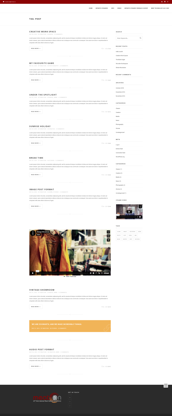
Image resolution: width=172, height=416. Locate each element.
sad (136, 235)
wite (131, 239)
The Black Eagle (120, 59)
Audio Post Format (41, 349)
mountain (132, 231)
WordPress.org (120, 156)
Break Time (36, 157)
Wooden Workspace (122, 63)
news (139, 231)
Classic (118, 108)
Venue (119, 8)
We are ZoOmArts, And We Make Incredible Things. (57, 324)
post (125, 235)
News (55, 97)
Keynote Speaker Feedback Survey (136, 8)
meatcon (43, 34)
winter (125, 239)
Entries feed (119, 148)
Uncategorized (120, 132)
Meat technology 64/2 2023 (160, 8)
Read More (35, 48)
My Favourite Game (41, 63)
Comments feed (120, 152)
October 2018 (120, 88)
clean (118, 231)
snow (118, 239)
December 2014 (120, 92)
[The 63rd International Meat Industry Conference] (13, 8)
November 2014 (120, 96)
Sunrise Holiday (40, 126)
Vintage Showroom (42, 289)
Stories (51, 160)
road (130, 235)
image (125, 231)
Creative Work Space (42, 31)
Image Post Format (41, 189)
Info (112, 8)
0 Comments (58, 34)
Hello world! (119, 51)
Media (51, 34)
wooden (137, 239)
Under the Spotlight (43, 94)
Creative (52, 129)
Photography (54, 66)
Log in (117, 144)
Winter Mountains (121, 67)
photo (119, 235)
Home (90, 8)
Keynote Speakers (102, 8)
